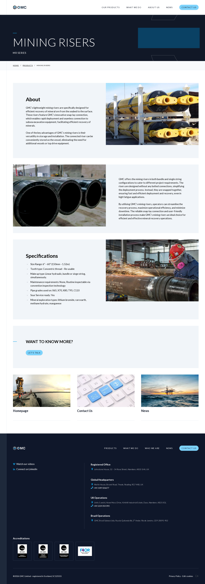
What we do (133, 7)
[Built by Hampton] (196, 576)
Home (16, 65)
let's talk (34, 352)
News (169, 7)
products (28, 65)
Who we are (152, 448)
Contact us (189, 448)
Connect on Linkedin (26, 469)
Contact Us (189, 7)
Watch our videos (25, 464)
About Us (154, 7)
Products (110, 448)
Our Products (111, 7)
